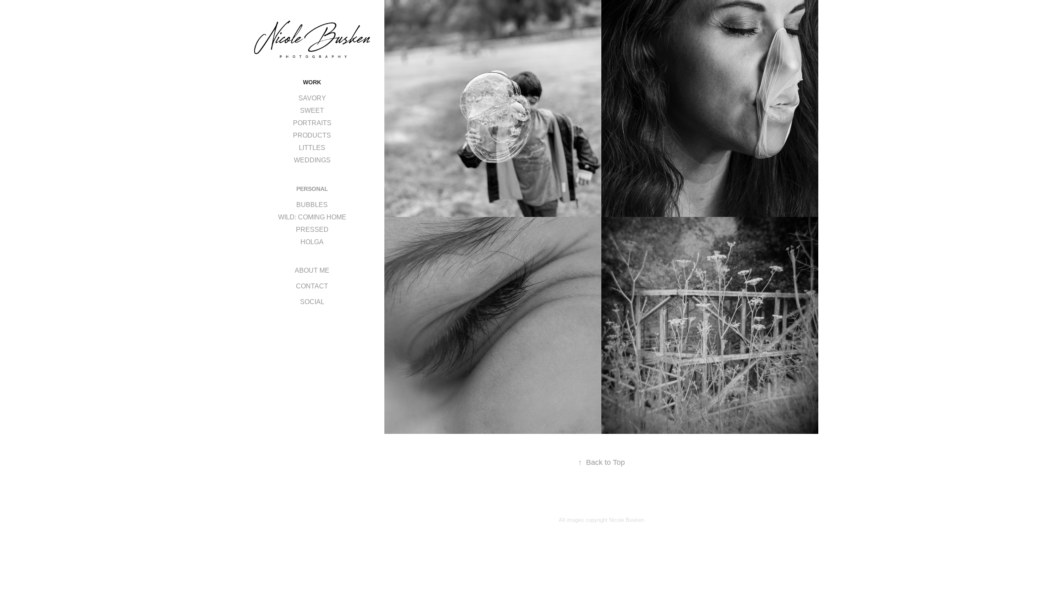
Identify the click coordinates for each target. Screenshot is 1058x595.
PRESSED (312, 229)
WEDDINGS (312, 160)
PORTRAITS (312, 122)
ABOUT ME (312, 270)
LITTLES (312, 147)
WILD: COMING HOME (312, 217)
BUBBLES (312, 204)
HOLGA (312, 241)
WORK (312, 82)
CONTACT (312, 286)
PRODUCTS (312, 135)
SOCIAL (312, 301)
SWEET (312, 110)
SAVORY (312, 98)
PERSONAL (312, 189)
